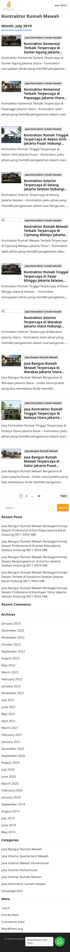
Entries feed (9, 915)
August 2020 (10, 762)
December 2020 (12, 749)
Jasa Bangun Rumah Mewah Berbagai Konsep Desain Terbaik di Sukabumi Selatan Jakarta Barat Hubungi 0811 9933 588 (34, 576)
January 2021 (11, 742)
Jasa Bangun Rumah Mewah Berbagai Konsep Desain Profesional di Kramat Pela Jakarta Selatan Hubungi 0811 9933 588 (34, 545)
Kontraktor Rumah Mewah (30, 16)
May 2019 (8, 832)
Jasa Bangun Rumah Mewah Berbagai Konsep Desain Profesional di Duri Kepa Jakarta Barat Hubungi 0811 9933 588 (34, 530)
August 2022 (10, 658)
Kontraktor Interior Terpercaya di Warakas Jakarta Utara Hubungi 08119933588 (43, 323)
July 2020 (8, 769)
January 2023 (11, 623)
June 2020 (8, 776)
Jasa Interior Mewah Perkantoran (25, 863)
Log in (5, 908)
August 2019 (10, 811)
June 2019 (8, 825)
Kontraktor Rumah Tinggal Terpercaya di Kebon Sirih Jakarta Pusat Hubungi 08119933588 (46, 141)
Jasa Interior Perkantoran (19, 870)
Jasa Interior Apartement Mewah (24, 856)
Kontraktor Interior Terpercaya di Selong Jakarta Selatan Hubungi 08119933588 (44, 187)
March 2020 (9, 783)
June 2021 (8, 707)
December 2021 (12, 693)
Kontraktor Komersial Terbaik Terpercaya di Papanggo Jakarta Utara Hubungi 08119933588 (44, 95)
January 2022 (11, 686)
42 (39, 496)
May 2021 (8, 714)
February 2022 (11, 679)
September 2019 (13, 804)
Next (64, 496)
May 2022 (8, 665)
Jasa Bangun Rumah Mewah (41, 357)
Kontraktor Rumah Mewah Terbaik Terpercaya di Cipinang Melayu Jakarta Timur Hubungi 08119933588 (46, 235)
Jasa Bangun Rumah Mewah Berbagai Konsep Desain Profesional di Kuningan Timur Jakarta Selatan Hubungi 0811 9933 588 (34, 592)
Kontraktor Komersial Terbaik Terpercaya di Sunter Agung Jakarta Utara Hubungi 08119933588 (42, 52)
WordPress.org (12, 929)
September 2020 (13, 756)
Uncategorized (11, 891)
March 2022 (9, 672)
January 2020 (11, 797)
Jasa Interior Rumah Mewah (21, 877)
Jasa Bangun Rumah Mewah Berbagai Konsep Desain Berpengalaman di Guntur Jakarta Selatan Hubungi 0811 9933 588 (34, 561)
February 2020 (11, 790)
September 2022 (13, 651)
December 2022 (12, 630)
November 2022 (13, 637)
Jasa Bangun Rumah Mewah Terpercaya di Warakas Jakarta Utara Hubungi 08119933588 (42, 369)
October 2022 (11, 644)
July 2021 (8, 700)
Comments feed (12, 922)
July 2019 (8, 818)
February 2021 (11, 735)
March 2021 (9, 728)
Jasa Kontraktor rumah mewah (43, 37)
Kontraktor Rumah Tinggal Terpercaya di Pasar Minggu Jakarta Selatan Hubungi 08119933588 (46, 278)
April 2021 (8, 721)
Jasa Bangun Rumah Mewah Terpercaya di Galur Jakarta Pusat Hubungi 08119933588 (42, 463)
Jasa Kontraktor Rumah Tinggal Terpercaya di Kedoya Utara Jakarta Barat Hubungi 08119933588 (43, 417)
